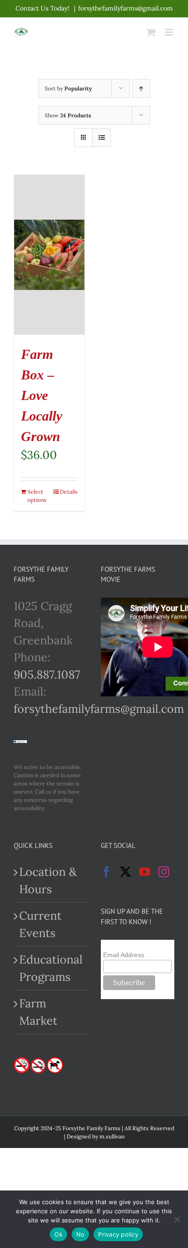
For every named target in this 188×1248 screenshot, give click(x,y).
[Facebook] (106, 871)
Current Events (40, 924)
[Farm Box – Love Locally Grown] (49, 255)
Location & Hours (48, 880)
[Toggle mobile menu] (169, 32)
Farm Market (38, 1012)
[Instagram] (163, 871)
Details (69, 491)
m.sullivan (112, 1136)
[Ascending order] (141, 88)
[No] (176, 1219)
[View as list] (101, 138)
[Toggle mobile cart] (151, 32)
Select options (37, 495)
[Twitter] (125, 871)
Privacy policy (118, 1234)
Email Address (123, 954)
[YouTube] (144, 871)
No (80, 1234)
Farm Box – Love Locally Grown (41, 395)
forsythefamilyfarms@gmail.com (125, 8)
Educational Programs (51, 968)
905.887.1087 (47, 674)
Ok (58, 1234)
